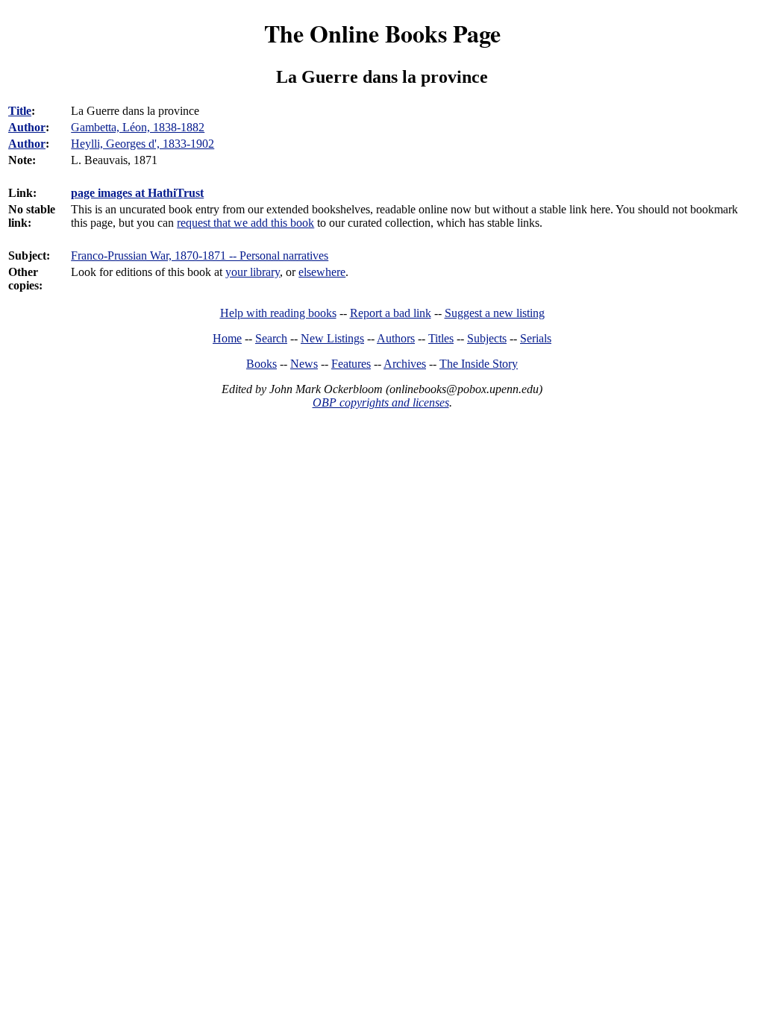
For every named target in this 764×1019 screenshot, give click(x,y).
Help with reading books (278, 313)
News (304, 363)
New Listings (332, 338)
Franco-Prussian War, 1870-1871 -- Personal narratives (199, 255)
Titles (441, 338)
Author (27, 127)
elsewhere (321, 272)
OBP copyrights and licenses (381, 402)
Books (261, 363)
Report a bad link (390, 313)
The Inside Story (478, 363)
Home (227, 338)
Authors (396, 338)
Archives (404, 363)
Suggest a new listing (495, 313)
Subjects (487, 338)
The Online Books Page (382, 33)
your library (252, 272)
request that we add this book (245, 222)
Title (19, 110)
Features (351, 363)
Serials (535, 338)
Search (271, 338)
